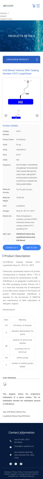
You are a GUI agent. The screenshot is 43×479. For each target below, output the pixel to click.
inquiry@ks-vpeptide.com (24, 446)
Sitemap (7, 472)
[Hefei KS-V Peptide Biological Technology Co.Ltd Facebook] (21, 464)
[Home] (8, 6)
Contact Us (11, 247)
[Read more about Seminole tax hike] (34, 7)
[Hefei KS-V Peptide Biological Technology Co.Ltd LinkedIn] (10, 464)
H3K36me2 (25, 416)
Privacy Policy (17, 472)
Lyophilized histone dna (12, 416)
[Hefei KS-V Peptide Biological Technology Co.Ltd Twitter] (15, 464)
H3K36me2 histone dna (16, 412)
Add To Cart (31, 247)
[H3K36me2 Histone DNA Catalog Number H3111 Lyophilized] (20, 92)
